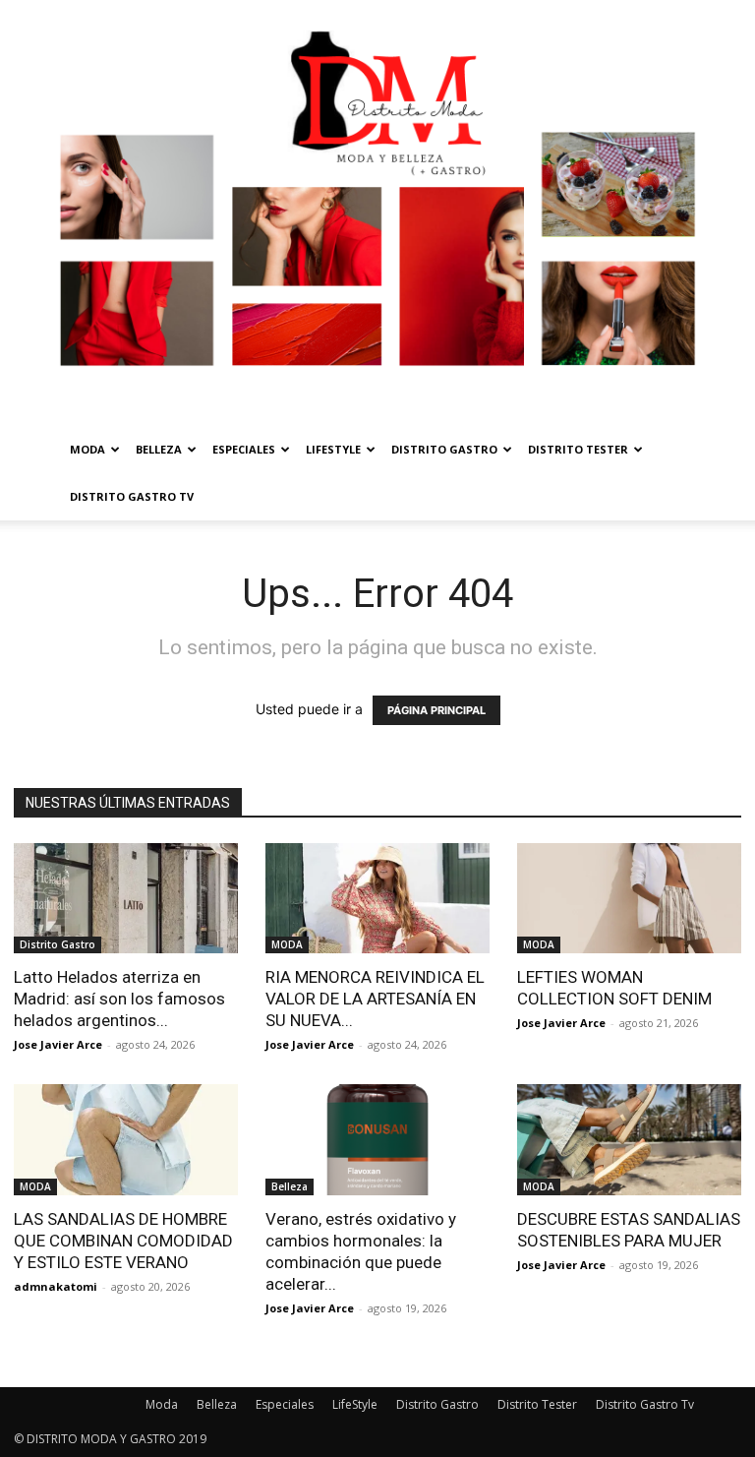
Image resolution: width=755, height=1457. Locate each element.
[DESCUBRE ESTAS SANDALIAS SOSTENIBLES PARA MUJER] (629, 1139)
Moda (87, 449)
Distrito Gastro (444, 449)
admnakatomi (55, 1286)
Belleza (159, 449)
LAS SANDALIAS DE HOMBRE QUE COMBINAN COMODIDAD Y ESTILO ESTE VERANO (123, 1240)
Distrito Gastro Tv (132, 496)
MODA (287, 944)
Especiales (243, 449)
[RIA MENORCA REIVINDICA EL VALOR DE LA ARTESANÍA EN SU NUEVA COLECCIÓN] (377, 898)
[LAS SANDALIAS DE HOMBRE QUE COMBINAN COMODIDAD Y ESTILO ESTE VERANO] (126, 1139)
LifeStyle (333, 449)
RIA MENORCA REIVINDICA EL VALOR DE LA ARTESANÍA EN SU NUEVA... (375, 998)
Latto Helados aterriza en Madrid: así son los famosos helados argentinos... (119, 998)
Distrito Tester (578, 449)
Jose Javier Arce (58, 1044)
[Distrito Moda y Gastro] (377, 213)
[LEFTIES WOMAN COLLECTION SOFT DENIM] (629, 898)
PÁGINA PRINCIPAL (436, 710)
